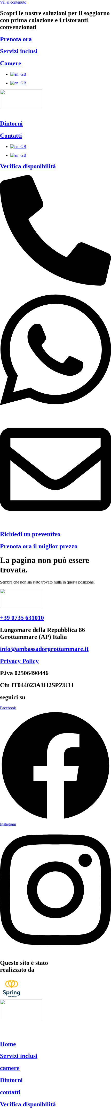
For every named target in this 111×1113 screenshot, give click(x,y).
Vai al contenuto (13, 2)
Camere (10, 63)
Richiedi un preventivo (30, 534)
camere (10, 1068)
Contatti (11, 135)
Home (8, 1044)
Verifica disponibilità (28, 166)
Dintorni (11, 123)
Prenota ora (16, 39)
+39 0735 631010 (22, 617)
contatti (10, 1092)
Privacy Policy (19, 661)
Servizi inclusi (18, 51)
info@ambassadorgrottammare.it (44, 649)
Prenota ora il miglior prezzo (38, 546)
